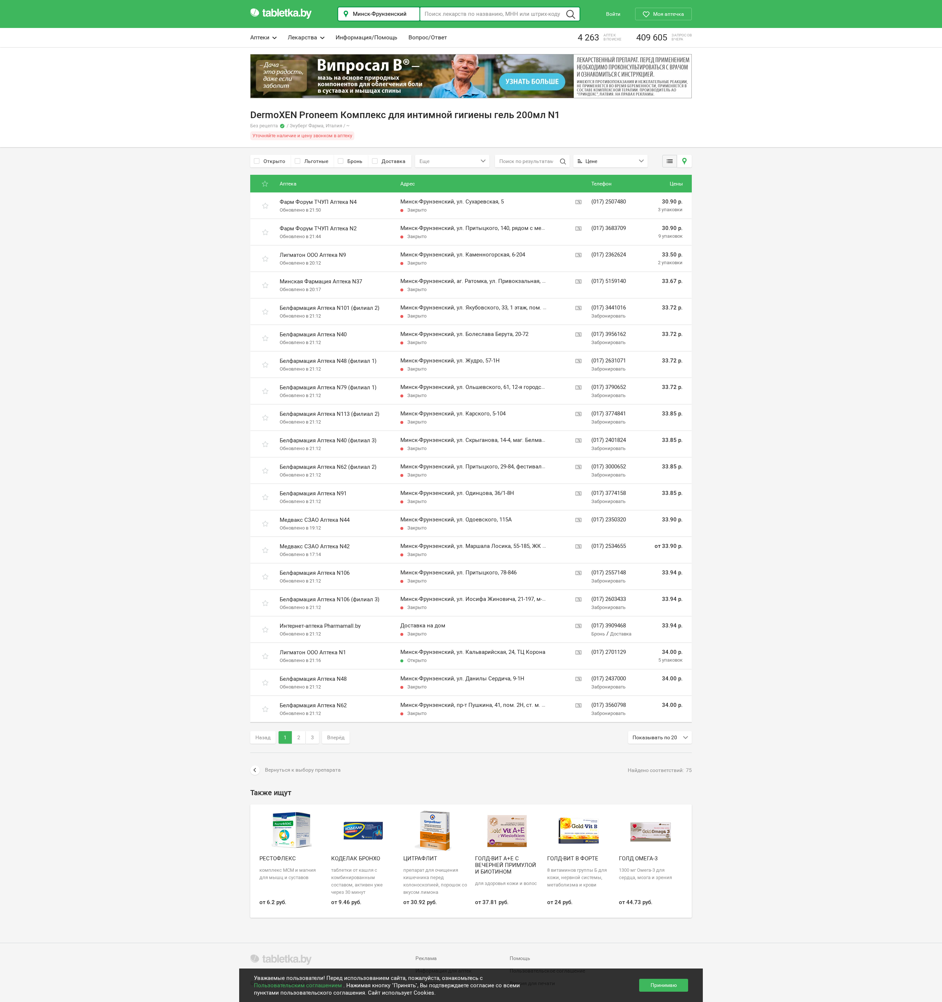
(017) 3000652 (608, 466)
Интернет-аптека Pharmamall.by (320, 626)
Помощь (520, 958)
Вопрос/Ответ (427, 37)
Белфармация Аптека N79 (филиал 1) (328, 387)
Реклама (426, 958)
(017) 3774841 (608, 413)
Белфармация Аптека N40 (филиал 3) (328, 440)
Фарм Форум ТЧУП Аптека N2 (318, 228)
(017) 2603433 (608, 599)
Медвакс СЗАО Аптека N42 (315, 546)
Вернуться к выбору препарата (303, 770)
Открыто (274, 161)
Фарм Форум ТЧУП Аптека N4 (318, 202)
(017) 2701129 (608, 652)
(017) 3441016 (608, 307)
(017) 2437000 (608, 678)
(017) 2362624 (608, 254)
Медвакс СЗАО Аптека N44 (315, 520)
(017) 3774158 (608, 493)
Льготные (316, 161)
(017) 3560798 (608, 705)
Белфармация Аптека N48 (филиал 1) (328, 361)
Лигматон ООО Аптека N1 (313, 652)
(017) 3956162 (608, 334)
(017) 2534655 (608, 546)
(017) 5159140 (608, 281)
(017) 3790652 (608, 387)
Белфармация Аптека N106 (315, 573)
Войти (613, 14)
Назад (262, 737)
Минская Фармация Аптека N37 (321, 281)
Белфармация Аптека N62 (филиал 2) (328, 467)
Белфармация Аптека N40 (313, 334)
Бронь (354, 161)
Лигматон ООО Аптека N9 (313, 255)
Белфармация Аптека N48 (313, 679)
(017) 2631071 (608, 360)
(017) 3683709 (608, 228)
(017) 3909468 (608, 625)
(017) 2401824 (608, 440)
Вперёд (335, 737)
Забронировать (608, 316)
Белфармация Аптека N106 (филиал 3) (329, 599)
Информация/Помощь (366, 37)
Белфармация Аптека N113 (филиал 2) (329, 414)
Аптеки (259, 37)
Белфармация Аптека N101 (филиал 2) (329, 308)
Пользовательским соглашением (298, 985)
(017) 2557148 (608, 572)
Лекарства (302, 37)
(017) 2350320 (608, 519)
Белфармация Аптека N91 (313, 493)
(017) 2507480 (608, 201)
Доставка (394, 161)
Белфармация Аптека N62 (313, 705)
